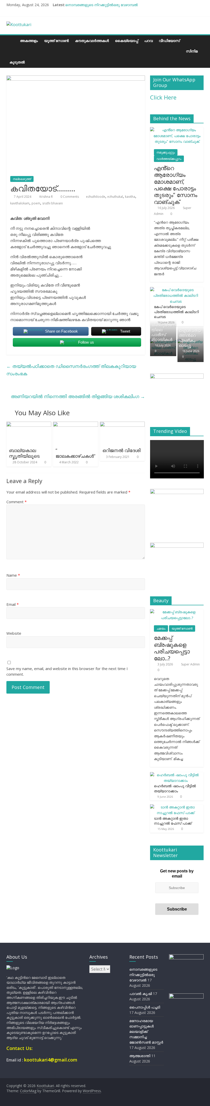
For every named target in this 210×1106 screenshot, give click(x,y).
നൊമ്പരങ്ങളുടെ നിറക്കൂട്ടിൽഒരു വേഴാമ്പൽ (101, 4)
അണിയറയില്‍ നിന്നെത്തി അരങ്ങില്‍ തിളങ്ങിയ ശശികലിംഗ (78, 396)
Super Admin (190, 664)
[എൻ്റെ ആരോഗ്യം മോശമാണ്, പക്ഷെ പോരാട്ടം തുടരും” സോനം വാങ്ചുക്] (177, 129)
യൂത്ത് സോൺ (56, 40)
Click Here (163, 97)
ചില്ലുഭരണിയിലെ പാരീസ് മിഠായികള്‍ (163, 332)
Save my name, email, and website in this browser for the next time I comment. (67, 671)
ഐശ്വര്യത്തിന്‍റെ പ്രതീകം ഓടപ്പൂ (190, 338)
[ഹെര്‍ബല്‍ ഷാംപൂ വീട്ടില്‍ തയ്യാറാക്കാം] (175, 774)
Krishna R (46, 196)
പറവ (148, 40)
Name (13, 575)
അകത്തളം (29, 40)
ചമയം (160, 628)
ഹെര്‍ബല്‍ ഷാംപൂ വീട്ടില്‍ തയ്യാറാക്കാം (175, 788)
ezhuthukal (115, 196)
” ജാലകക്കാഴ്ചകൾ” (75, 453)
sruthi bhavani (52, 203)
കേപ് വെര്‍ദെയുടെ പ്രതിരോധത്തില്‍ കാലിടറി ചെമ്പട (176, 311)
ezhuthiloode (95, 196)
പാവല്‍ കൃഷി (140, 993)
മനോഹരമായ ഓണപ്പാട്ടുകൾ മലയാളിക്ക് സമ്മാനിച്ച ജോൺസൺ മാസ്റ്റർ (146, 1031)
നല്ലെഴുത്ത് (22, 179)
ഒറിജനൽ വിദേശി (121, 450)
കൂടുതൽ (17, 62)
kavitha (130, 196)
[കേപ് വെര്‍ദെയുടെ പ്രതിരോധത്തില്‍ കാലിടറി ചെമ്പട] (175, 289)
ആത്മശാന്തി (139, 1055)
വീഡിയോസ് (169, 40)
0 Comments (69, 196)
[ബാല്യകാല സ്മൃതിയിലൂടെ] (28, 425)
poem (36, 203)
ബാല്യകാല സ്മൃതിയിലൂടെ (24, 453)
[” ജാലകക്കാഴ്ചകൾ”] (75, 425)
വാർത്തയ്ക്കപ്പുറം (168, 159)
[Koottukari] (11, 40)
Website (13, 633)
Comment (16, 501)
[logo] (12, 967)
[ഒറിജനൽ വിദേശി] (122, 425)
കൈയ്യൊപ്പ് (126, 40)
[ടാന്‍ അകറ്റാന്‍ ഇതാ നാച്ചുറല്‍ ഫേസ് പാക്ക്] (175, 807)
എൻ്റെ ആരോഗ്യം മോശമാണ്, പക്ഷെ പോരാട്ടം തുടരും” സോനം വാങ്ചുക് (175, 184)
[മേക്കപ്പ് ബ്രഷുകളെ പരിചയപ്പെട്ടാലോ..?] (177, 611)
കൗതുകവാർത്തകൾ (92, 40)
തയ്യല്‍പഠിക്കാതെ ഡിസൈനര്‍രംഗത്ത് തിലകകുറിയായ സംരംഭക (71, 370)
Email (12, 604)
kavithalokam (19, 203)
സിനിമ (192, 51)
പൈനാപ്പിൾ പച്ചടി (144, 1007)
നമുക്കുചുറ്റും (165, 152)
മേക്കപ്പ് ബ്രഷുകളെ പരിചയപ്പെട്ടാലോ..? (172, 648)
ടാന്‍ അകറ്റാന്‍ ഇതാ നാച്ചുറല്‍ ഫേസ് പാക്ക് (173, 821)
